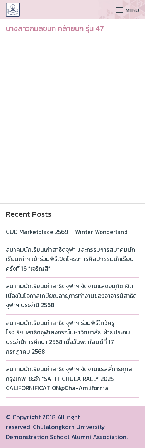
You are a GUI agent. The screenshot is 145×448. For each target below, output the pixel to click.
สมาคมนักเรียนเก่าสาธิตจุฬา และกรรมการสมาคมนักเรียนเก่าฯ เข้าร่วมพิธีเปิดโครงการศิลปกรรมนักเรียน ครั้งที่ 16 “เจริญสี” (70, 259)
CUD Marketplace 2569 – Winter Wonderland (67, 231)
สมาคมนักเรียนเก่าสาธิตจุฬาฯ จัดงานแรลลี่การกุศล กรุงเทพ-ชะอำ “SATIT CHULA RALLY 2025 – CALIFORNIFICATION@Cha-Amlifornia (69, 379)
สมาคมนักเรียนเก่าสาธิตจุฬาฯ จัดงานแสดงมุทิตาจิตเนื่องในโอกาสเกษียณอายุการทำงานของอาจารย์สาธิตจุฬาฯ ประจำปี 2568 (71, 296)
